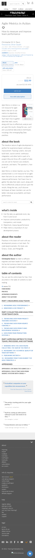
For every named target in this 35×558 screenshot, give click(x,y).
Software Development (13, 55)
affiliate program (7, 493)
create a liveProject (8, 483)
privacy (4, 527)
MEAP (15, 9)
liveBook (20, 9)
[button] (2, 14)
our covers (5, 466)
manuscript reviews (8, 491)
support (4, 516)
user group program (8, 479)
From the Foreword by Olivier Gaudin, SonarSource (20, 390)
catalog (6, 9)
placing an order (7, 506)
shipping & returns (7, 508)
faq (3, 512)
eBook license (6, 531)
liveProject (5, 458)
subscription (28, 9)
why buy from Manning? (9, 510)
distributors (5, 487)
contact (4, 514)
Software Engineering (27, 55)
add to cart (17, 91)
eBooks (4, 462)
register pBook (6, 504)
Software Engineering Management (12, 56)
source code (5, 533)
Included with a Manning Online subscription (15, 49)
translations (5, 535)
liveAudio (4, 460)
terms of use (5, 529)
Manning (4, 450)
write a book (5, 481)
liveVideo (4, 456)
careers (4, 489)
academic (4, 485)
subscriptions (6, 464)
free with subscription (17, 97)
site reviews (7, 477)
